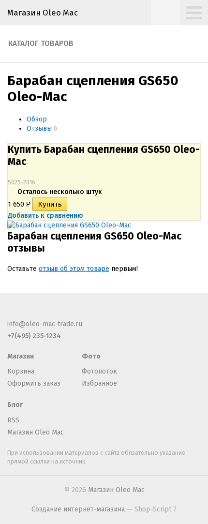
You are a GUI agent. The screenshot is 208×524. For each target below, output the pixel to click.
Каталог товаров (41, 43)
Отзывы (39, 128)
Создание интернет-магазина (78, 509)
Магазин (20, 356)
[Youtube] (93, 312)
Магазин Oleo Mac (42, 12)
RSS (13, 420)
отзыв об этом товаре (74, 269)
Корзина (20, 371)
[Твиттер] (45, 312)
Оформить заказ (33, 383)
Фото (91, 356)
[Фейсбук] (29, 312)
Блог (15, 405)
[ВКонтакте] (61, 312)
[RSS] (13, 312)
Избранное (99, 383)
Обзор (37, 119)
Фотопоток (99, 371)
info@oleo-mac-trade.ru (44, 324)
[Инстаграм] (77, 312)
